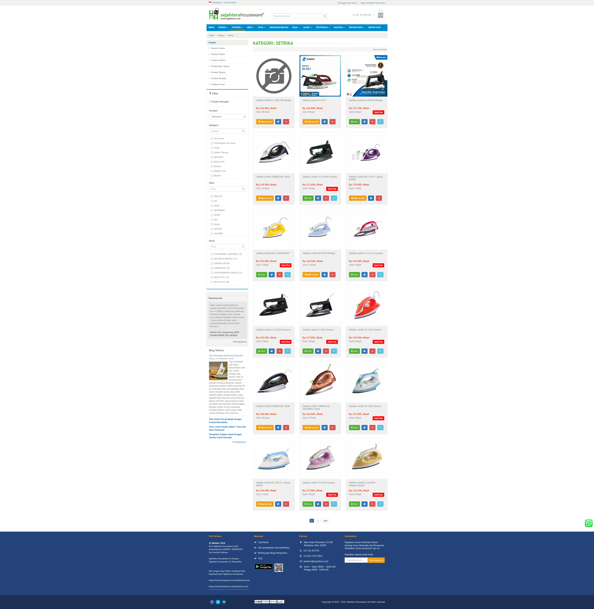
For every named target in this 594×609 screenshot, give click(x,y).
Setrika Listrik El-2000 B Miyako (366, 100)
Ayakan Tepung (221, 152)
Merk (249, 27)
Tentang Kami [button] (356, 27)
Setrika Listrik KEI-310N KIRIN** (273, 253)
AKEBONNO (219, 210)
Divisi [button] (261, 27)
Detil (355, 121)
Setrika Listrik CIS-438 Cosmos (365, 406)
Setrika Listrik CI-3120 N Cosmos (273, 329)
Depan (211, 27)
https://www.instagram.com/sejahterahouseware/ (232, 580)
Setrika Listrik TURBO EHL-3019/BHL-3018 (317, 407)
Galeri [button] (306, 27)
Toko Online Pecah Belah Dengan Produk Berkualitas (225, 421)
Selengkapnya (239, 341)
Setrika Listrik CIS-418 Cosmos (365, 329)
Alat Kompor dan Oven (224, 143)
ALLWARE (218, 233)
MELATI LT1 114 (221, 277)
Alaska (217, 224)
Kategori (236, 27)
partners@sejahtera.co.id (316, 561)
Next (325, 521)
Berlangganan (376, 560)
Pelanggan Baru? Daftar (347, 3)
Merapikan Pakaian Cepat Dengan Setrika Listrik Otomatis (225, 436)
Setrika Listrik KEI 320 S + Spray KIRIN (273, 484)
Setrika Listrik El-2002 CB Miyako (273, 100)
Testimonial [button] (322, 27)
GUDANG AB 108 (222, 263)
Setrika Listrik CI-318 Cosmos (318, 329)
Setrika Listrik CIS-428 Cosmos (319, 482)
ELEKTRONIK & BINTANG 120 (228, 254)
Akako (217, 205)
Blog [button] (295, 27)
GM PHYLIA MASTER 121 (225, 258)
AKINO (217, 214)
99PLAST (218, 196)
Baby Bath (218, 157)
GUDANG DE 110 (222, 268)
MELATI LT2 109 (221, 282)
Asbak (217, 147)
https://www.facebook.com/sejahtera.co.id (228, 586)
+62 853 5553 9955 (313, 556)
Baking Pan (219, 161)
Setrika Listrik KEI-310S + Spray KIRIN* (365, 178)
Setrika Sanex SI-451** (315, 100)
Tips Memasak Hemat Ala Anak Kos (226, 355)
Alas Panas (219, 138)
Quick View (274, 92)
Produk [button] (222, 27)
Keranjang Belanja (278, 27)
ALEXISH (218, 228)
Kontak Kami (374, 27)
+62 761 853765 (311, 550)
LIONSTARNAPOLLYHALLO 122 (228, 272)
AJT (215, 201)
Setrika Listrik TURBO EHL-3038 (273, 406)
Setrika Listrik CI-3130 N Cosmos (320, 176)
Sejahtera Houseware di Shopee (224, 558)
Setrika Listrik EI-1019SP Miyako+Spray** (362, 484)
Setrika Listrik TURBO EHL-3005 (273, 176)
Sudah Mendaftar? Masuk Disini (373, 3)
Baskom (217, 166)
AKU (216, 219)
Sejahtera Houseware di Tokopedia (225, 561)
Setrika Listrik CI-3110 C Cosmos (366, 253)
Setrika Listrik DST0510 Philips (319, 253)
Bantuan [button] (338, 27)
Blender (217, 175)
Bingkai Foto (220, 171)
